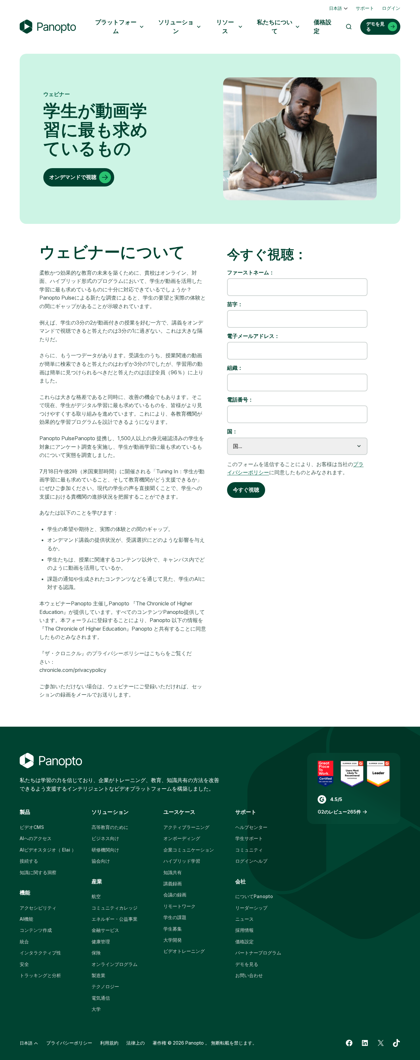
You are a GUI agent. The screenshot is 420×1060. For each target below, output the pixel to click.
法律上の (135, 1043)
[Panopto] (48, 26)
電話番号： (240, 400)
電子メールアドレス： (253, 336)
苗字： (235, 304)
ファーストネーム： (250, 272)
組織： (235, 368)
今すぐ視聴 (246, 489)
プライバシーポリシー (69, 1043)
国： (232, 431)
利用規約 (109, 1043)
